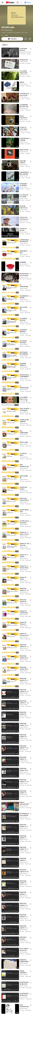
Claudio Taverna (8, 30)
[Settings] (21, 2)
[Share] (30, 39)
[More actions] (30, 49)
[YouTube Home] (10, 2)
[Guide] (2, 2)
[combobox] (4, 44)
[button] (16, 15)
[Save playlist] (25, 39)
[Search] (18, 2)
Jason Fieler (23, 401)
